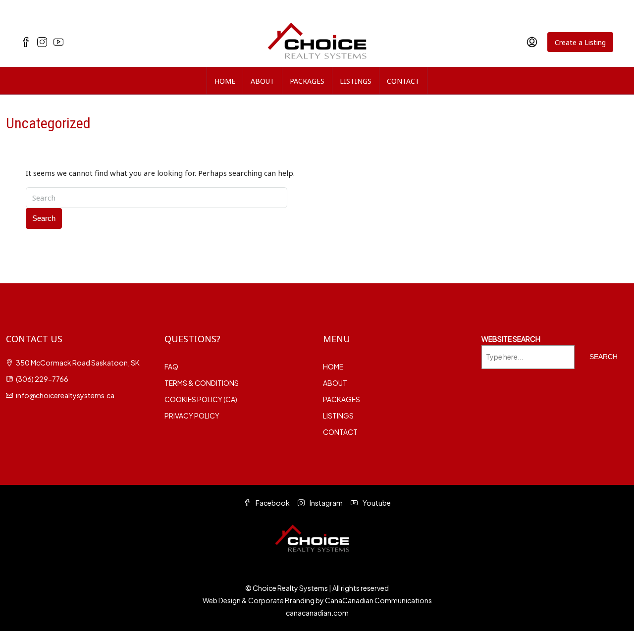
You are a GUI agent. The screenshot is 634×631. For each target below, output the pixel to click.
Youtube (376, 502)
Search (43, 218)
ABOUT (262, 80)
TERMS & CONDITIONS (201, 382)
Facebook (272, 502)
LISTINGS (355, 80)
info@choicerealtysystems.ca (65, 395)
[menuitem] (532, 42)
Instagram (326, 502)
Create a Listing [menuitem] (580, 42)
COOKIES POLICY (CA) (200, 399)
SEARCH (603, 357)
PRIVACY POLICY (191, 415)
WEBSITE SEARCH (510, 338)
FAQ (171, 366)
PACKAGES (307, 80)
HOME (224, 80)
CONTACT (403, 80)
